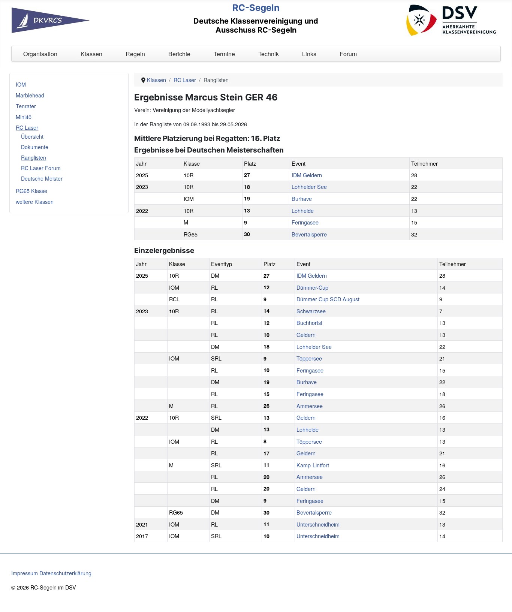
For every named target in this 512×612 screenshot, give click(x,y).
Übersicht (32, 136)
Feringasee (305, 222)
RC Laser (27, 127)
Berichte (179, 53)
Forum (348, 53)
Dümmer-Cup (312, 287)
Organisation (40, 53)
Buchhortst (309, 322)
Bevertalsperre (309, 234)
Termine (224, 53)
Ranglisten (33, 157)
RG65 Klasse (31, 191)
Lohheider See (309, 186)
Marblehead (30, 95)
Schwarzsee (311, 311)
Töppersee (309, 358)
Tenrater (26, 106)
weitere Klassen (35, 201)
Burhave (302, 198)
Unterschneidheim (318, 524)
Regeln (135, 53)
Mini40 (23, 117)
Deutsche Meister (42, 178)
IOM (21, 84)
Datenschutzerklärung (65, 573)
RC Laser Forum (41, 168)
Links (309, 53)
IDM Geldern (307, 175)
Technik (268, 53)
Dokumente (34, 147)
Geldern (306, 334)
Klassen (91, 53)
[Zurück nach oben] (499, 599)
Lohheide (303, 210)
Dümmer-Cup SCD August (327, 299)
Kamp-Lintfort (312, 465)
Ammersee (309, 406)
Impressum (24, 573)
